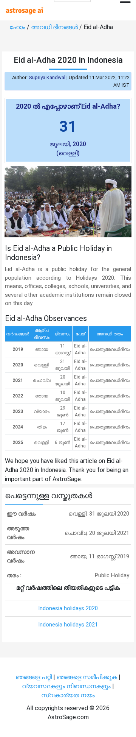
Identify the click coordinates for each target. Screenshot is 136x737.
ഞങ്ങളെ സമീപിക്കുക (87, 677)
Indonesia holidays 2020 (68, 608)
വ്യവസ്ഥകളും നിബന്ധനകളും (67, 686)
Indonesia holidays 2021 (68, 624)
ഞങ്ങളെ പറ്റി (33, 677)
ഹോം (18, 27)
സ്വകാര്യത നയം (68, 695)
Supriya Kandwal (47, 77)
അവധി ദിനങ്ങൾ (55, 27)
